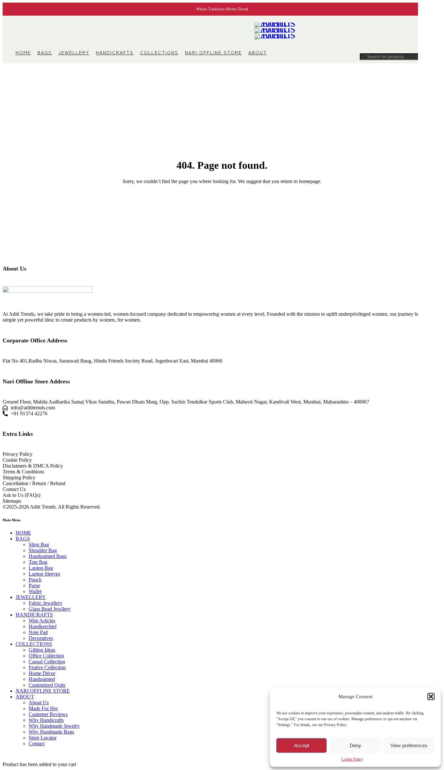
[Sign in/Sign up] (401, 31)
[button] (431, 696)
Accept (301, 745)
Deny (355, 745)
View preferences (408, 745)
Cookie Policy (352, 759)
